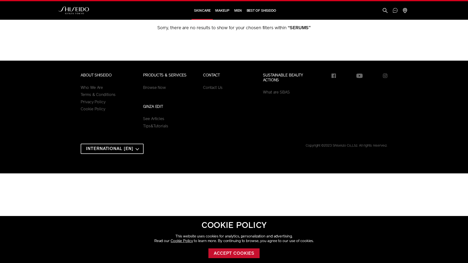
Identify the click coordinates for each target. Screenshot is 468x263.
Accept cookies (234, 254)
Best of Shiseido (261, 11)
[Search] (385, 11)
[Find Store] (405, 11)
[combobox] (112, 149)
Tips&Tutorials (155, 126)
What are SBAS (276, 92)
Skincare (202, 11)
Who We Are (92, 88)
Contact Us (213, 88)
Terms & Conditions (98, 95)
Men (238, 11)
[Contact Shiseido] (395, 11)
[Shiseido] (73, 10)
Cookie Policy (182, 241)
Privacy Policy (93, 102)
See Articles (153, 119)
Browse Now (154, 88)
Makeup (222, 11)
